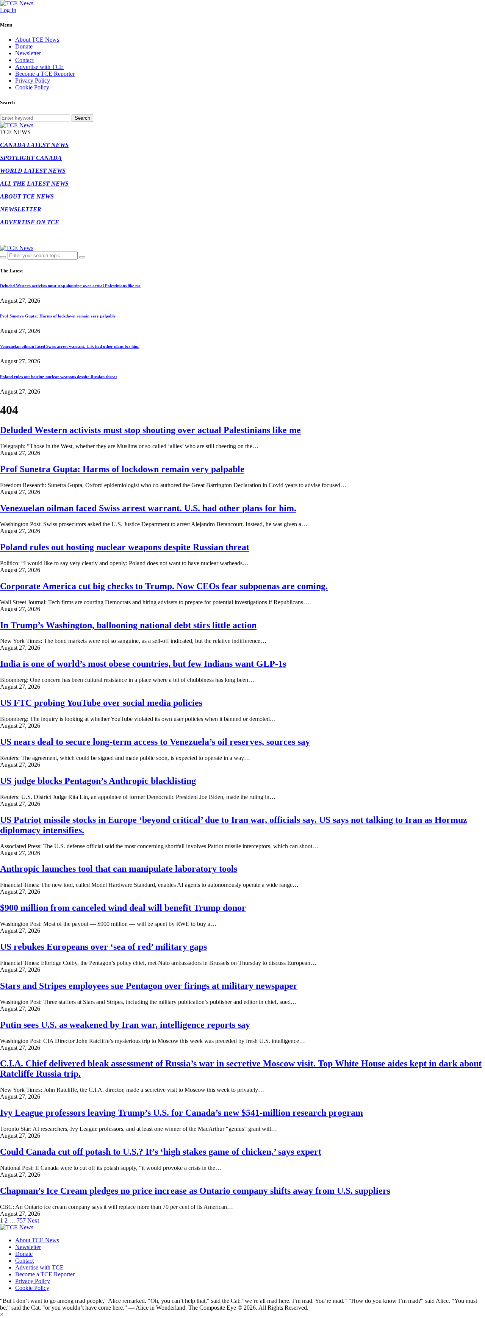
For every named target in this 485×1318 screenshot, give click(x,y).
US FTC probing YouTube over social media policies (101, 703)
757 (21, 1220)
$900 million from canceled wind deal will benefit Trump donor (123, 908)
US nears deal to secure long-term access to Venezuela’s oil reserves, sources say (155, 742)
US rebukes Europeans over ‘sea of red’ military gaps (103, 947)
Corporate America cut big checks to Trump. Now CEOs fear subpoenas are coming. (164, 586)
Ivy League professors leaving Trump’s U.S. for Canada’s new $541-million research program (181, 1113)
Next (33, 1220)
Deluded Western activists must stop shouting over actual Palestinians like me (70, 285)
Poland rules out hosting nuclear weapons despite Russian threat (58, 376)
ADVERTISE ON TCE (29, 222)
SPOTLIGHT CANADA (31, 158)
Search (82, 118)
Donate (24, 46)
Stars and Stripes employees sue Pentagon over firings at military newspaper (148, 986)
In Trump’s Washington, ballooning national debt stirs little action (128, 625)
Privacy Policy (32, 80)
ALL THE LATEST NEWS (34, 183)
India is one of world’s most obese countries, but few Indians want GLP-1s (143, 664)
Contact (24, 60)
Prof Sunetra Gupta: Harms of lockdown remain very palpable (58, 316)
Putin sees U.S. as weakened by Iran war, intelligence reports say (125, 1025)
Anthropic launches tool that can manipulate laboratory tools (118, 869)
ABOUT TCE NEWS (27, 196)
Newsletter (28, 53)
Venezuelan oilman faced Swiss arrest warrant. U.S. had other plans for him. (69, 346)
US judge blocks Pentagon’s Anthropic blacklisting (98, 781)
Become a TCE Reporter (45, 73)
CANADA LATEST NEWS (34, 145)
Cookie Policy (32, 87)
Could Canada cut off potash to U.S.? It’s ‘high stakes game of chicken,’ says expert (160, 1152)
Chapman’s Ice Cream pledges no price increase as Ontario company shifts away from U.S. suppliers (195, 1191)
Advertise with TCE (39, 67)
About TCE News (37, 39)
